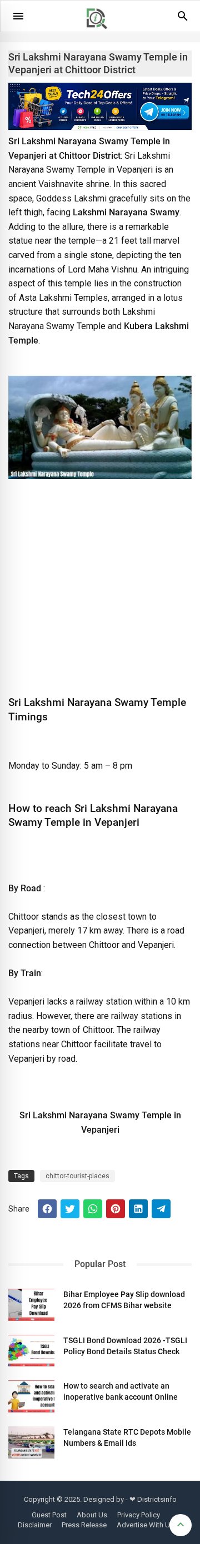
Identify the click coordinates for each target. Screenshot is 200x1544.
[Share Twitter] (70, 1208)
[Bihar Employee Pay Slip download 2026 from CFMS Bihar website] (31, 1305)
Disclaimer (35, 1525)
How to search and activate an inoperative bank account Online (120, 1391)
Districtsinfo (157, 1499)
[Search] (182, 20)
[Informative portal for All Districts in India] (100, 33)
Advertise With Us (145, 1525)
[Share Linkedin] (138, 1208)
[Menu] (18, 16)
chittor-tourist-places (77, 1176)
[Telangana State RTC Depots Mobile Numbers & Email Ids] (31, 1442)
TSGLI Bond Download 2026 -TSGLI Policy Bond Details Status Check (125, 1346)
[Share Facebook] (47, 1208)
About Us (92, 1515)
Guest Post (49, 1515)
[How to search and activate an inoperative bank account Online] (31, 1396)
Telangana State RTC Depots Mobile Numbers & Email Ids (127, 1437)
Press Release (84, 1525)
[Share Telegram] (161, 1208)
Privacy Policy (138, 1515)
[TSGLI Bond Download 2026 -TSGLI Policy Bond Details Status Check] (31, 1351)
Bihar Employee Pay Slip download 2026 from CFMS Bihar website (124, 1300)
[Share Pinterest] (115, 1208)
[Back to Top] (180, 1525)
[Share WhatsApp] (92, 1208)
